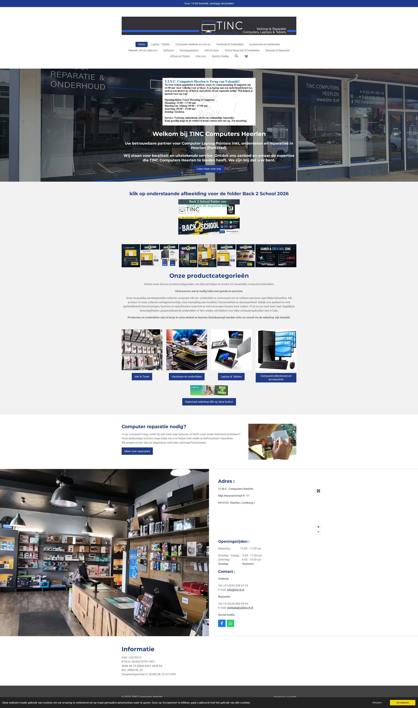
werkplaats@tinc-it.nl (240, 607)
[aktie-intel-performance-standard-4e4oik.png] (188, 255)
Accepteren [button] (402, 702)
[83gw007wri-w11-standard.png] (150, 255)
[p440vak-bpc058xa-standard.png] (207, 255)
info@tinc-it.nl (235, 589)
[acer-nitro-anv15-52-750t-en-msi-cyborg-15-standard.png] (275, 255)
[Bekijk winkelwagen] (246, 56)
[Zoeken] (236, 56)
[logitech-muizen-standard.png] (245, 255)
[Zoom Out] (318, 531)
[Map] (297, 511)
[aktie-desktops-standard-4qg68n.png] (169, 255)
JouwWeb (291, 697)
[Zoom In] (318, 526)
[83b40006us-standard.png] (226, 255)
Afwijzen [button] (377, 702)
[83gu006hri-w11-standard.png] (131, 255)
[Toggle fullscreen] (318, 490)
